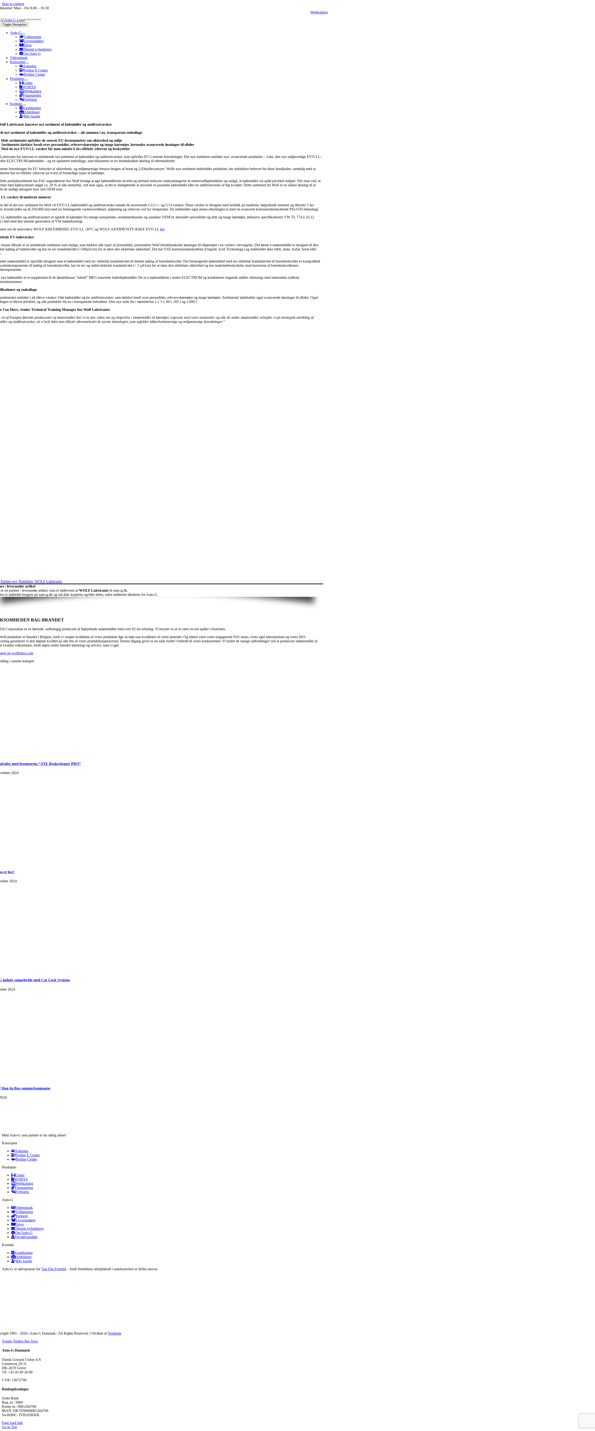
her (162, 229)
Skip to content (13, 4)
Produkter (26, 581)
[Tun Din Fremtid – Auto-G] (60, 1320)
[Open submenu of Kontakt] (24, 105)
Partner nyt (9, 581)
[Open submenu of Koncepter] (27, 63)
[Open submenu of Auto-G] (23, 34)
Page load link (12, 1423)
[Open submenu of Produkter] (26, 80)
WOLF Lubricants (48, 581)
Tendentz (114, 1333)
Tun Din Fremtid (53, 1269)
